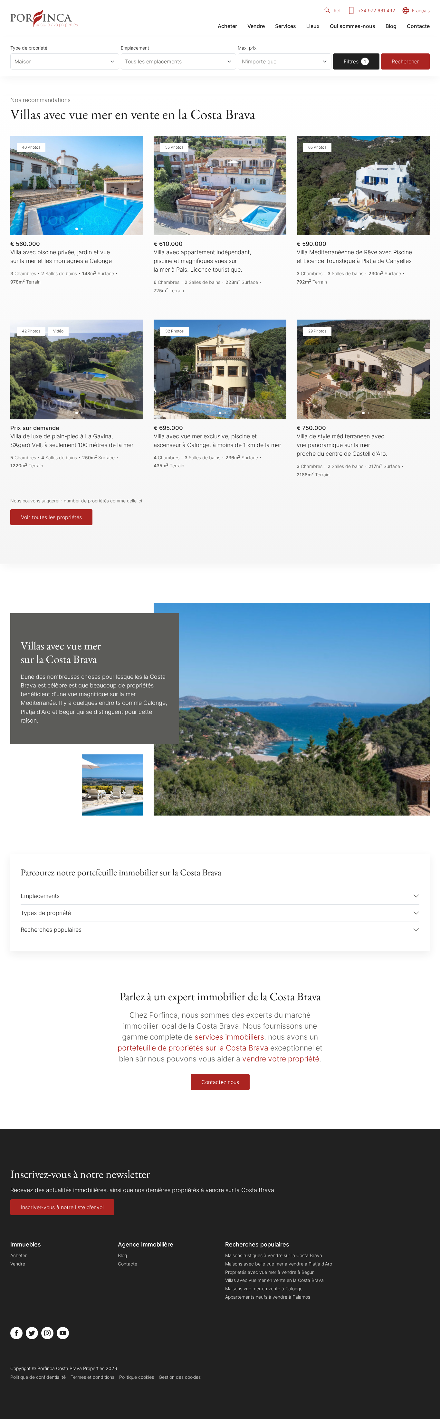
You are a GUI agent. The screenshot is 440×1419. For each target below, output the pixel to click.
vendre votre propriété (280, 1058)
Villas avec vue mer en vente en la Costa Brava (274, 1280)
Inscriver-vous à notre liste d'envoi (62, 1207)
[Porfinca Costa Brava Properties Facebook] (16, 1333)
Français (421, 10)
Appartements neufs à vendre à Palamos (267, 1297)
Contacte (418, 26)
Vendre (256, 26)
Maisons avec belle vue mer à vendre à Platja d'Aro (278, 1263)
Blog (391, 26)
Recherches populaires (51, 929)
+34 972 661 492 (376, 10)
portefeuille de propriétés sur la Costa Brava (193, 1047)
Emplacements (40, 895)
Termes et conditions (92, 1377)
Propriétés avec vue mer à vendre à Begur (269, 1272)
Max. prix (247, 48)
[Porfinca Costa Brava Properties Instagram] (47, 1333)
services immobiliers (229, 1036)
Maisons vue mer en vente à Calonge (263, 1288)
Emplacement (135, 48)
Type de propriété (28, 48)
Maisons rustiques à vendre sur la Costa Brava (273, 1255)
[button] (22, 185)
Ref (337, 10)
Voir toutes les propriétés (51, 517)
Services (285, 26)
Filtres (351, 61)
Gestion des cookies (180, 1377)
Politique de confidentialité (38, 1377)
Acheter (227, 26)
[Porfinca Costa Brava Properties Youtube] (63, 1333)
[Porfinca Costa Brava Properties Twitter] (32, 1333)
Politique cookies (136, 1377)
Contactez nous (220, 1082)
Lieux (313, 26)
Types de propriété (46, 912)
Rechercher (405, 61)
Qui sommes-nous (352, 26)
